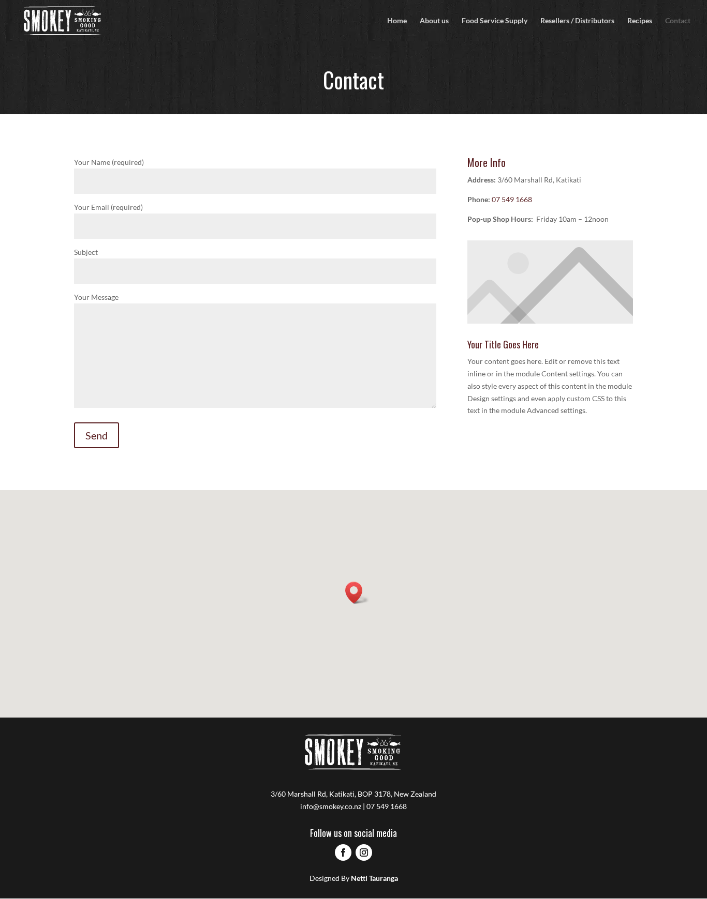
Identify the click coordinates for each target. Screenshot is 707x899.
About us (434, 21)
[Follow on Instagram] (364, 852)
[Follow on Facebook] (343, 852)
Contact (677, 21)
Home (397, 21)
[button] (357, 593)
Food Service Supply (494, 21)
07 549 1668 (512, 199)
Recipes (639, 21)
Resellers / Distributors (577, 21)
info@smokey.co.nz (330, 806)
